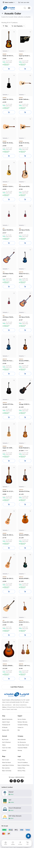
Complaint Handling (23, 724)
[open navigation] (29, 8)
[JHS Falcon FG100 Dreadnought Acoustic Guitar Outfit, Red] (25, 214)
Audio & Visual (6, 722)
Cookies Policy (21, 768)
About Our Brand (6, 762)
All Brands (4, 727)
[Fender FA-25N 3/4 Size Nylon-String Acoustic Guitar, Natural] (9, 562)
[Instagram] (14, 780)
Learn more (9, 62)
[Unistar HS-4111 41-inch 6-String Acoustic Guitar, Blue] (25, 257)
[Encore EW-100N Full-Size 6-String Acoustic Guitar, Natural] (9, 606)
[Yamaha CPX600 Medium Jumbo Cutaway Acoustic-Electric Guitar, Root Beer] (25, 344)
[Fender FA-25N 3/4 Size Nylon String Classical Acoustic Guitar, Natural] (9, 519)
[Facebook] (11, 780)
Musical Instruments (7, 719)
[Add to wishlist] (14, 31)
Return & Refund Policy (23, 765)
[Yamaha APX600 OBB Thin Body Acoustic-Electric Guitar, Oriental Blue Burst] (25, 562)
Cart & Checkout (6, 742)
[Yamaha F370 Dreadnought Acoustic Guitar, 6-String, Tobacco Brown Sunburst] (25, 475)
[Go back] (2, 13)
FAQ (19, 730)
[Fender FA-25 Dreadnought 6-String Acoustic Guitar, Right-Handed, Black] (25, 126)
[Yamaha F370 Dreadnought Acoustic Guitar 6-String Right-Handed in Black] (9, 388)
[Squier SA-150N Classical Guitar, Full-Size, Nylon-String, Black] (9, 431)
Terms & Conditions (23, 762)
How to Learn (5, 760)
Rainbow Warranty (22, 722)
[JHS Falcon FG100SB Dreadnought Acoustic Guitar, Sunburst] (9, 257)
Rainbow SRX (5, 730)
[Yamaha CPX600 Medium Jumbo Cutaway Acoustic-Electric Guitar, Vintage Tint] (25, 519)
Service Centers (22, 719)
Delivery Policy (21, 770)
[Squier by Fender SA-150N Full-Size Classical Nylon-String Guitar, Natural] (25, 39)
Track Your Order (6, 747)
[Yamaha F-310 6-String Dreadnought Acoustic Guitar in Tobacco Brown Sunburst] (9, 170)
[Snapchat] (18, 780)
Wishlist (4, 750)
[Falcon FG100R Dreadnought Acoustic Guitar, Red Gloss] (9, 214)
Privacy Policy (21, 760)
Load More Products (17, 687)
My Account (5, 739)
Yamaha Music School (23, 745)
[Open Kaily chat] (28, 836)
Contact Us (20, 727)
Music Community (6, 770)
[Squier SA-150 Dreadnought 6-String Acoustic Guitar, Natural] (9, 83)
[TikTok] (22, 780)
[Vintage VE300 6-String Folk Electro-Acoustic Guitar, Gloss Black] (25, 388)
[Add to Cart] (9, 69)
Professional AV (6, 724)
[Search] (25, 8)
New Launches (6, 768)
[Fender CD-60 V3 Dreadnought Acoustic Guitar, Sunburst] (9, 39)
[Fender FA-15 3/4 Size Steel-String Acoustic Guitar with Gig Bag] (9, 475)
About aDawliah (22, 739)
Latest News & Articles (8, 765)
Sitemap (20, 750)
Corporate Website (22, 747)
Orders (4, 745)
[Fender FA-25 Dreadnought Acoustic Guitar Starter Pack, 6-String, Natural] (9, 126)
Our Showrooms (22, 742)
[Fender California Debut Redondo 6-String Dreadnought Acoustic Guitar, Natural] (25, 83)
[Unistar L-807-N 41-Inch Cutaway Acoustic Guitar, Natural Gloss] (25, 649)
